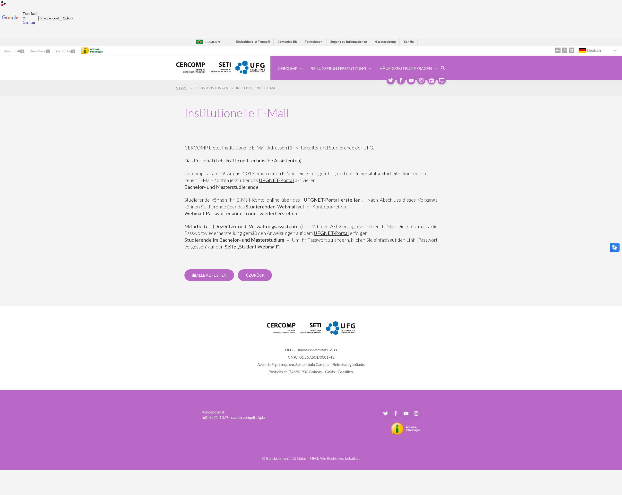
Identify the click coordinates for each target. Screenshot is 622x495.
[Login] (3, 4)
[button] (338, 68)
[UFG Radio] (431, 80)
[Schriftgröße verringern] (564, 50)
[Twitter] (391, 80)
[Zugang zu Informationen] (92, 50)
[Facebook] (401, 80)
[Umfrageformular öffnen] (443, 68)
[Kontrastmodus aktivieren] (571, 50)
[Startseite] (190, 70)
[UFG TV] (442, 80)
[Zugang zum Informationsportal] (405, 433)
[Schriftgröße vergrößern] (558, 50)
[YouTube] (411, 80)
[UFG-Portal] (250, 72)
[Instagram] (421, 80)
